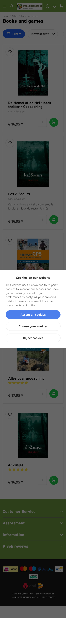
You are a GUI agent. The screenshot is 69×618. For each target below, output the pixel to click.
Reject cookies (33, 338)
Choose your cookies (33, 326)
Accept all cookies (33, 315)
